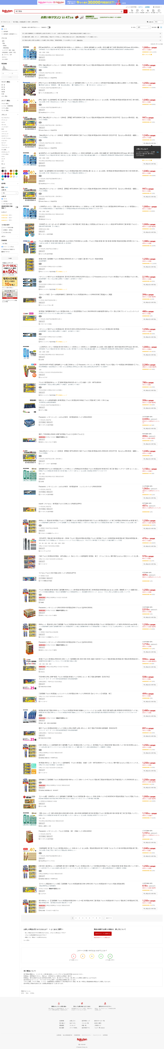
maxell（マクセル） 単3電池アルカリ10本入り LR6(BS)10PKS (60, 503)
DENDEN (42, 60)
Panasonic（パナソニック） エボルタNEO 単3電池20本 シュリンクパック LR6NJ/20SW (70, 486)
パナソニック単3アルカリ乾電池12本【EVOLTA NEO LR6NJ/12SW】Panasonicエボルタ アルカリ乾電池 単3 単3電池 (79, 329)
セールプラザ (43, 377)
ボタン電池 (4, 96)
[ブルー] (3, 176)
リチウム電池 (5, 108)
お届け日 (4, 196)
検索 (10, 77)
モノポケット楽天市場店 (46, 234)
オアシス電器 (43, 410)
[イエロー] (14, 174)
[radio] (2, 29)
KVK (3, 129)
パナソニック (5, 133)
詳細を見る (80, 40)
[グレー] (5, 171)
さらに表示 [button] (5, 59)
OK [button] (158, 152)
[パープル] (8, 176)
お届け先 (4, 190)
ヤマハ (3, 156)
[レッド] (8, 174)
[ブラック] (3, 171)
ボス (3, 161)
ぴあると (42, 671)
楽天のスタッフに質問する (102, 933)
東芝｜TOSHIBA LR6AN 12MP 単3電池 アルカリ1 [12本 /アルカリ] (61, 434)
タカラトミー (5, 136)
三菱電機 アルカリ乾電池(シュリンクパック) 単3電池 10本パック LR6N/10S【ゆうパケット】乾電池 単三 (75, 693)
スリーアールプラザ (45, 551)
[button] (157, 7)
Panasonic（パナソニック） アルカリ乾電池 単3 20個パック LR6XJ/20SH (65, 831)
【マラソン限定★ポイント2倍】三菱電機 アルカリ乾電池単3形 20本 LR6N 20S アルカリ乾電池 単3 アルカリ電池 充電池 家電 (82, 884)
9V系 (3, 94)
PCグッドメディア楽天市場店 (48, 271)
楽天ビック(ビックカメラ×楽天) (48, 442)
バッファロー (5, 127)
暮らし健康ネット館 (45, 826)
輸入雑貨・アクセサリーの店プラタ (49, 910)
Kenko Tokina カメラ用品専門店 (48, 78)
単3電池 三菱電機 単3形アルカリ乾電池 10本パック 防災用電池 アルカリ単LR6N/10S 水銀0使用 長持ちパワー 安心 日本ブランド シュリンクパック (89, 311)
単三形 (3, 89)
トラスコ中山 (5, 154)
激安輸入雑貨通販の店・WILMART (49, 790)
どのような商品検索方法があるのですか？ (36, 935)
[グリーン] (16, 174)
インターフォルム (6, 138)
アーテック (4, 120)
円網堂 (42, 602)
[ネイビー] (5, 176)
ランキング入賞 (148, 54)
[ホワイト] (8, 171)
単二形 (3, 87)
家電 (22, 993)
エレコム (4, 124)
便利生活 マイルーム (45, 219)
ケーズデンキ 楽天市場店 (46, 425)
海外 (7, 187)
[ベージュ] (14, 171)
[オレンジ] (11, 174)
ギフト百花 (43, 806)
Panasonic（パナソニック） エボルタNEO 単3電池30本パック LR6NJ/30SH (65, 417)
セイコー (4, 143)
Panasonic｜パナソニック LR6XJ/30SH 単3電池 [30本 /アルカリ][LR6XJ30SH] (65, 607)
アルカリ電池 (5, 103)
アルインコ (4, 145)
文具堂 (42, 359)
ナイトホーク (43, 564)
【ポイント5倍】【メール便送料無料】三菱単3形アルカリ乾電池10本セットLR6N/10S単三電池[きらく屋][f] (75, 294)
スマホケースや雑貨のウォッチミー (49, 533)
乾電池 (32, 993)
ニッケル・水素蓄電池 (7, 106)
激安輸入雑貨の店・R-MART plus (49, 757)
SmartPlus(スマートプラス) (47, 112)
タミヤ (3, 158)
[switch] (16, 207)
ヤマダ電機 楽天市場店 (46, 580)
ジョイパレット (5, 147)
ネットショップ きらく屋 (46, 305)
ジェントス (4, 131)
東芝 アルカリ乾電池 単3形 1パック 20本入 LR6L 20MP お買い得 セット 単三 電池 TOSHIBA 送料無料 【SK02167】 (78, 728)
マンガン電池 (5, 110)
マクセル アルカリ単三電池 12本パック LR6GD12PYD (57, 573)
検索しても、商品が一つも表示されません (36, 937)
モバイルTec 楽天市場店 (46, 254)
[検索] (125, 11)
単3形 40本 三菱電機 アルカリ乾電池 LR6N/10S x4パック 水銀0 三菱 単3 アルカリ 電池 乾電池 (71, 259)
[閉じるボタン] (160, 33)
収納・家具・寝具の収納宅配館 (48, 723)
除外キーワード (5, 251)
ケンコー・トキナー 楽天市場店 (48, 463)
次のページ (109, 918)
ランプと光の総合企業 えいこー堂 (49, 93)
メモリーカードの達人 (46, 324)
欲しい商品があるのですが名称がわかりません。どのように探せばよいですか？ (45, 932)
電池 (27, 993)
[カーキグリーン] (16, 171)
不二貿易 (4, 149)
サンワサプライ (5, 117)
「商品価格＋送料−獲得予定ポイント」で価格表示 (34, 27)
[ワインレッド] (5, 174)
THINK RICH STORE (45, 686)
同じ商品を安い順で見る (150, 143)
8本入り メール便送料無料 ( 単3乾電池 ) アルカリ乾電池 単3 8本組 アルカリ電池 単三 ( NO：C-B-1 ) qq (74, 400)
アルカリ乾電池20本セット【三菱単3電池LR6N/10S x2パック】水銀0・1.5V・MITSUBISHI (70, 382)
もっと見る (26, 940)
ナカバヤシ (4, 140)
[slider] (1, 70)
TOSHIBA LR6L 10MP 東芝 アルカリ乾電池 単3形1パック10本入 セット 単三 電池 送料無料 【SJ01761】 (74, 677)
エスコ (3, 122)
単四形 (3, 91)
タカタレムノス (5, 152)
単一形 (3, 85)
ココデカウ (43, 893)
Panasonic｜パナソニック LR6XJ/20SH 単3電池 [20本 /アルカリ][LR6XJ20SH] (65, 642)
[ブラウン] (11, 171)
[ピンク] (3, 174)
